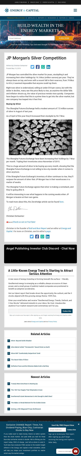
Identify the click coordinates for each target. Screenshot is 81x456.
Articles (31, 18)
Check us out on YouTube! (24, 222)
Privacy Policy (52, 321)
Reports (41, 18)
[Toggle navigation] (75, 10)
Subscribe (67, 311)
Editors (62, 18)
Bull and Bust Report (38, 228)
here (62, 202)
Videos (71, 18)
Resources (52, 18)
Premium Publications (16, 18)
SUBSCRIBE (64, 38)
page (48, 231)
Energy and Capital (37, 321)
